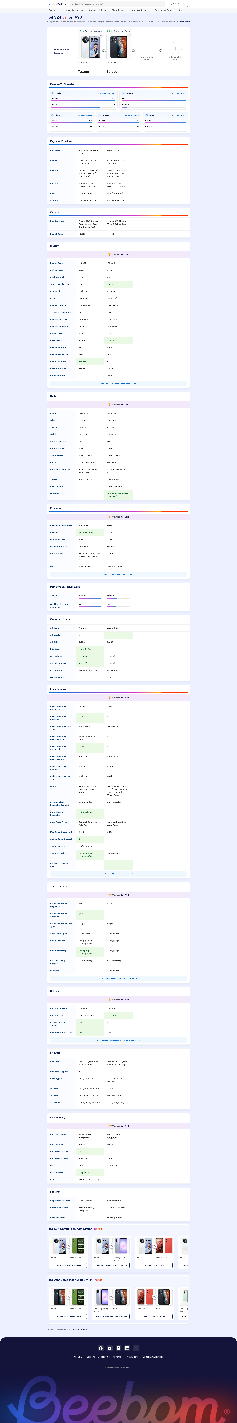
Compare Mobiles (97, 10)
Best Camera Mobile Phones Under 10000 (118, 874)
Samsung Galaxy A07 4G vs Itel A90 (111, 1316)
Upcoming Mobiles (74, 10)
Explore (52, 10)
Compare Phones (63, 1330)
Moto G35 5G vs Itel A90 (154, 1316)
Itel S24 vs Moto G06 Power (69, 1265)
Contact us (104, 1356)
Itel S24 (82, 62)
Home (50, 1330)
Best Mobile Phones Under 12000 (118, 574)
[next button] (185, 1252)
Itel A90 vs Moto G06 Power (69, 1316)
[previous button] (52, 1252)
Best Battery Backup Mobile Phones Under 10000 (118, 1040)
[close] (101, 36)
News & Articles (138, 10)
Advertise (118, 1356)
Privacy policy (133, 1356)
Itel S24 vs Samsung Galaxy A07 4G (112, 1265)
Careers (91, 1356)
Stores (182, 10)
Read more (185, 21)
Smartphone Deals (163, 10)
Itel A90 (111, 62)
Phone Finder (118, 10)
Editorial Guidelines (153, 1356)
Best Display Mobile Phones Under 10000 (118, 383)
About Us (79, 1356)
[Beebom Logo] (57, 3)
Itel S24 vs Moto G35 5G (154, 1265)
